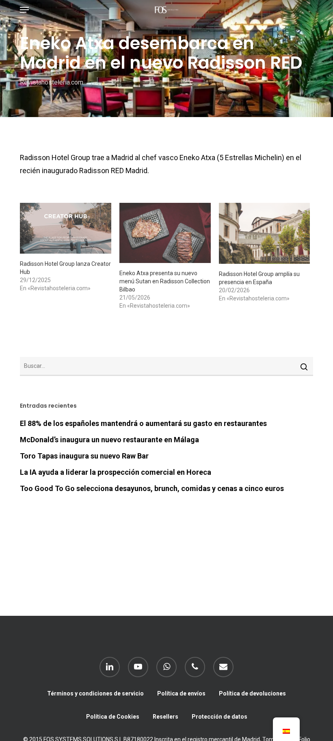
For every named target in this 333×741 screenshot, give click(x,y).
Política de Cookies (112, 716)
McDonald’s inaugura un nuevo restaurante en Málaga (109, 439)
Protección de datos (219, 716)
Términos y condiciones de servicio (95, 693)
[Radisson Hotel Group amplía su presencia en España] (264, 233)
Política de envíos (181, 693)
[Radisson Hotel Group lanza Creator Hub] (65, 228)
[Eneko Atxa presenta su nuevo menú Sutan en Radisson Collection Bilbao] (165, 233)
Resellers (165, 716)
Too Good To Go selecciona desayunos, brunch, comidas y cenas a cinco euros (152, 488)
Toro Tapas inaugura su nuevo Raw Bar (84, 456)
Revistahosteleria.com (51, 82)
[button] (24, 10)
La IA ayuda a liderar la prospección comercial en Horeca (115, 472)
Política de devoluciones (252, 693)
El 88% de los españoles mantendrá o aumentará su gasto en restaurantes (143, 423)
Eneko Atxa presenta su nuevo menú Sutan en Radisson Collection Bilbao (164, 281)
